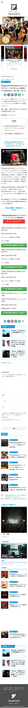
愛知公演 (11, 687)
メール (4, 401)
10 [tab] (23, 73)
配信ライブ (11, 689)
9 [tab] (21, 73)
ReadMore (14, 69)
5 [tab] (13, 73)
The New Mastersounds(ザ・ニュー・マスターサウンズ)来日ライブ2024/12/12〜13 (14, 62)
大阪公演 (5, 687)
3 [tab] (8, 73)
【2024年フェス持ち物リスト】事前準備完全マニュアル (18, 332)
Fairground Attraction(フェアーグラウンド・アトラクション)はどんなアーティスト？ (15, 128)
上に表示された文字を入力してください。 (11, 419)
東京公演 (22, 687)
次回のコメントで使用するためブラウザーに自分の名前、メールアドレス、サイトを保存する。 (14, 413)
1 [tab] (4, 73)
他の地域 (5, 689)
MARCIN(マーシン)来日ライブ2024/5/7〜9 (15, 498)
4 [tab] (10, 73)
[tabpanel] (14, 59)
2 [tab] (6, 73)
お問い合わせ (17, 689)
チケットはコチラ (14, 221)
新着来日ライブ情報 (7, 362)
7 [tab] (17, 73)
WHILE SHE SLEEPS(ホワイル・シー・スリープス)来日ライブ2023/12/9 (17, 445)
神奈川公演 (17, 687)
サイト (3, 407)
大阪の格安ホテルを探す (14, 289)
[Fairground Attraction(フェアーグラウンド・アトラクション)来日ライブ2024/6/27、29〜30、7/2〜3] (15, 94)
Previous (2, 60)
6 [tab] (15, 73)
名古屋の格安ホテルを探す (14, 267)
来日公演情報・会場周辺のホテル (14, 133)
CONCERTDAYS (14, 14)
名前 (3, 395)
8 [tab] (19, 73)
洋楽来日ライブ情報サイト (14, 703)
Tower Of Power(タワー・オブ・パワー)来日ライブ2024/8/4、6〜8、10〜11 (17, 467)
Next (25, 60)
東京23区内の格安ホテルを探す (14, 245)
